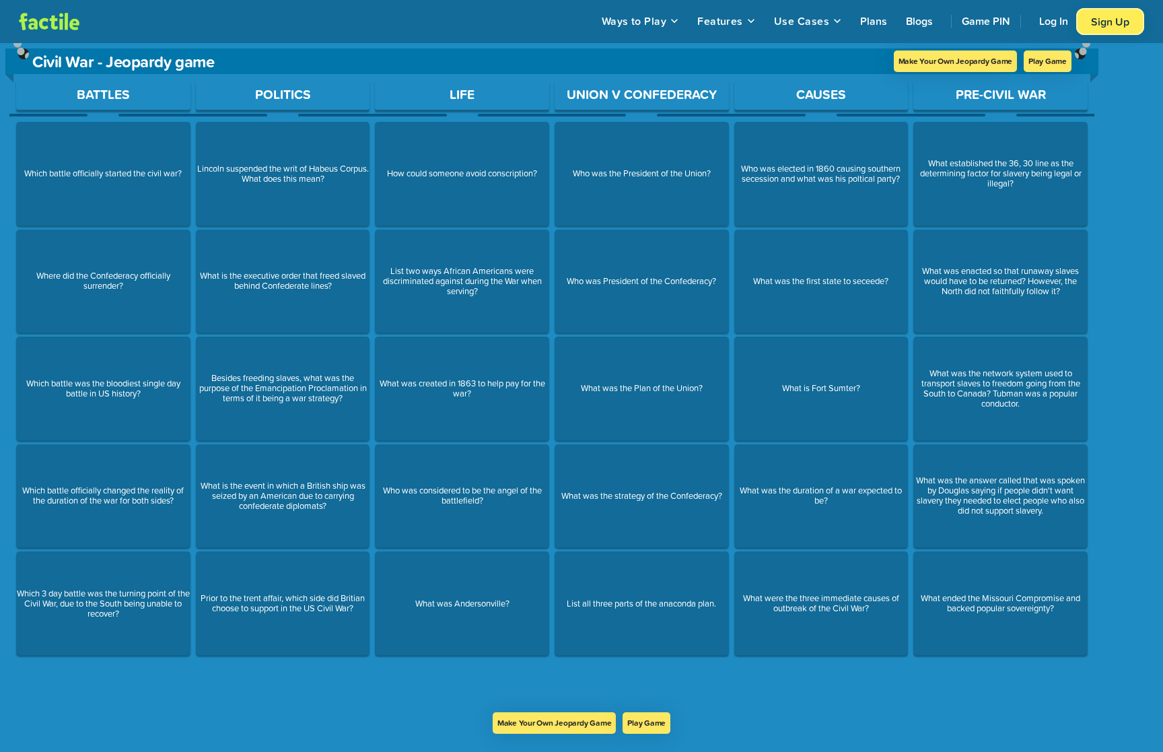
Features (720, 20)
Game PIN (986, 20)
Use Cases (801, 20)
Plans (873, 20)
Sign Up (1110, 21)
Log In (1053, 20)
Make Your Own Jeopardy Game (955, 61)
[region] (552, 377)
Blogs (919, 20)
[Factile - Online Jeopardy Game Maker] (49, 21)
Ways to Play (634, 20)
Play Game (1047, 61)
